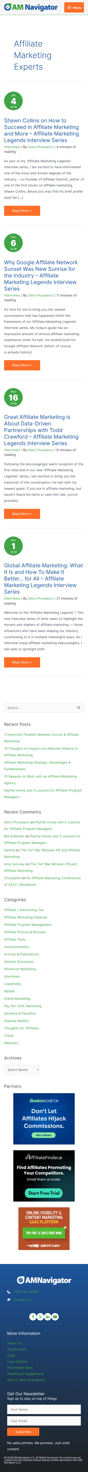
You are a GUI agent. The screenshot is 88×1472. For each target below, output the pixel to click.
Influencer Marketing (20, 969)
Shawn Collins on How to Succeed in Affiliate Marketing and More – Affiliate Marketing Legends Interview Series (41, 130)
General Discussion (19, 962)
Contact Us (22, 1300)
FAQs (11, 1355)
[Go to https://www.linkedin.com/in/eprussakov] (47, 1316)
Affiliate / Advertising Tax (24, 910)
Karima (9, 850)
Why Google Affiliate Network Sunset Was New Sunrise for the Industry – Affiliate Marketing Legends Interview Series (41, 275)
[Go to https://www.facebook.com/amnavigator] (33, 1316)
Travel (9, 1035)
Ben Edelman (14, 836)
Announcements (16, 947)
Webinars (11, 1043)
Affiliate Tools (15, 939)
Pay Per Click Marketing (22, 1006)
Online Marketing (17, 998)
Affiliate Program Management (28, 925)
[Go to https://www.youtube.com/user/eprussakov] (55, 1316)
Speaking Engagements (25, 1374)
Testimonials (16, 1349)
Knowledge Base (20, 1367)
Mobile (9, 991)
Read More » (22, 212)
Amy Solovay (14, 864)
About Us (14, 1343)
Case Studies (17, 1361)
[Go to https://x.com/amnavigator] (40, 1316)
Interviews (12, 147)
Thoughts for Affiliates (21, 1028)
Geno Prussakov (16, 822)
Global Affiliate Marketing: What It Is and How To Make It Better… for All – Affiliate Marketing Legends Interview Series (43, 578)
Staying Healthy (16, 1021)
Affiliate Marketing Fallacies (25, 917)
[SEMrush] (44, 1228)
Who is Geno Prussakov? (26, 1380)
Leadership (12, 984)
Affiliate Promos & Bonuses (25, 932)
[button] (23, 1432)
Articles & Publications (21, 954)
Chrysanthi (12, 878)
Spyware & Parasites (20, 1013)
